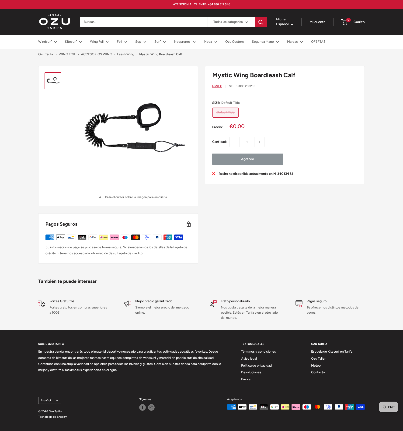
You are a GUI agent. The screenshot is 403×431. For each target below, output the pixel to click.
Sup (138, 42)
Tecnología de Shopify (52, 416)
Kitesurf (71, 42)
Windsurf (45, 42)
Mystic (217, 86)
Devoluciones (251, 372)
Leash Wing (125, 54)
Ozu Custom (234, 42)
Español (46, 400)
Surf (157, 42)
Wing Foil (97, 42)
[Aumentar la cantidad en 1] (259, 142)
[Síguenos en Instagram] (151, 407)
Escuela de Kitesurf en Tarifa (331, 352)
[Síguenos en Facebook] (142, 407)
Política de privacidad (256, 366)
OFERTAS (318, 42)
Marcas (292, 42)
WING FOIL (67, 54)
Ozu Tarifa (45, 54)
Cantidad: (219, 142)
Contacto (318, 372)
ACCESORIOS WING (96, 54)
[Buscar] (261, 22)
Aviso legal (249, 359)
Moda (208, 42)
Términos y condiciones (258, 352)
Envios (246, 379)
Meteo (316, 366)
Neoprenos (182, 42)
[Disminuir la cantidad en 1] (235, 142)
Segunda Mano (263, 42)
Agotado (247, 159)
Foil (119, 42)
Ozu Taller (318, 359)
